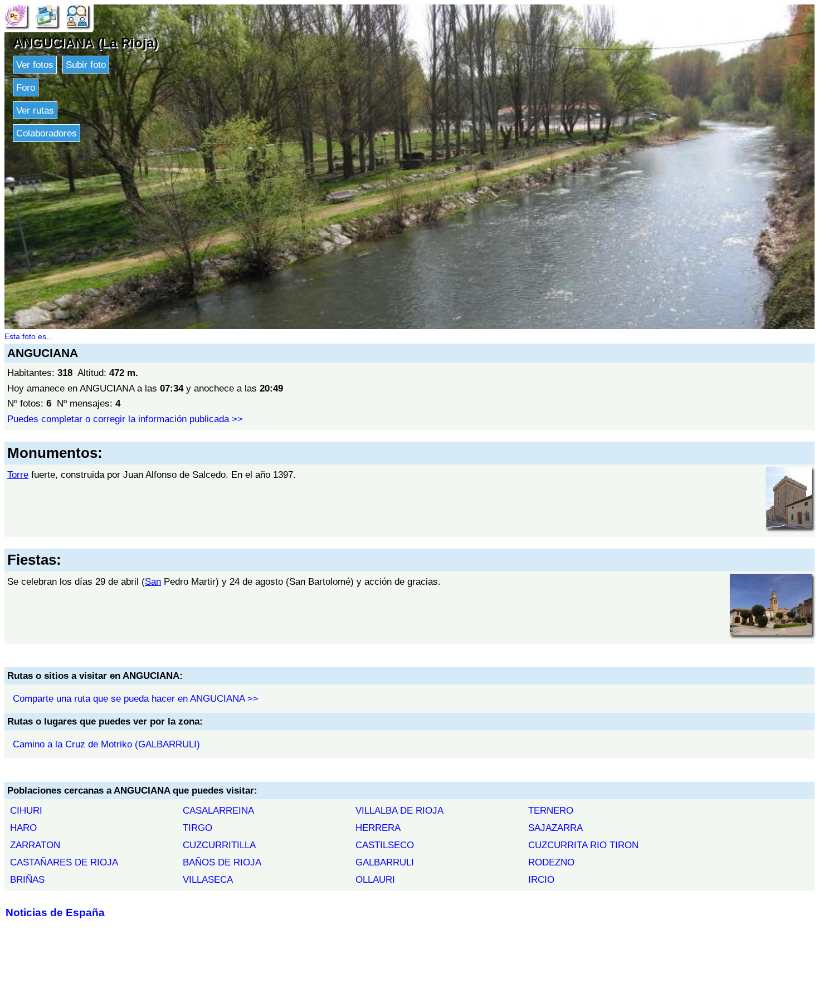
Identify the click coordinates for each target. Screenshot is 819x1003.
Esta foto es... (28, 336)
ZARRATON (35, 844)
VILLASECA (208, 879)
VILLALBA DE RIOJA (399, 810)
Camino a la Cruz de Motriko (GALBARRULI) (106, 744)
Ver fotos (34, 64)
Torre (17, 474)
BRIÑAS (27, 879)
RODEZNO (551, 862)
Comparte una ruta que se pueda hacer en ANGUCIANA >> (136, 698)
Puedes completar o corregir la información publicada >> (125, 418)
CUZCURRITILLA (219, 844)
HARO (23, 827)
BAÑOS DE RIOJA (222, 862)
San (153, 581)
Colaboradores (46, 133)
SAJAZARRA (555, 827)
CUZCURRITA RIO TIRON (583, 844)
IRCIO (541, 879)
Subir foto (86, 64)
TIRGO (197, 827)
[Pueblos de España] (15, 15)
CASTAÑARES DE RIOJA (64, 862)
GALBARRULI (384, 862)
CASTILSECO (384, 844)
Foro (25, 87)
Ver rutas (35, 110)
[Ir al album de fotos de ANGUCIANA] (46, 15)
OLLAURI (375, 879)
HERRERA (378, 827)
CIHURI (26, 810)
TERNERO (550, 810)
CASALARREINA (218, 810)
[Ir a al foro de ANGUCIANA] (77, 15)
